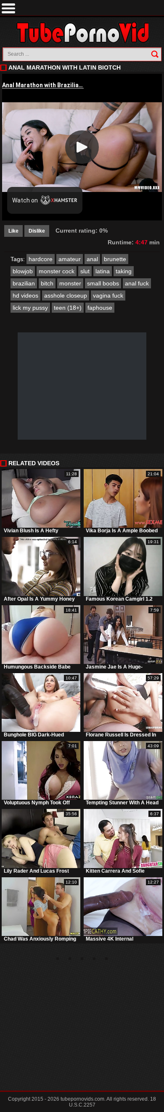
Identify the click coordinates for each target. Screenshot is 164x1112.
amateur (69, 259)
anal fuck (137, 283)
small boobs (103, 283)
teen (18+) (68, 307)
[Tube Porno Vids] (82, 32)
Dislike (37, 231)
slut (85, 271)
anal (92, 259)
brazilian (24, 283)
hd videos (25, 295)
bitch (47, 283)
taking (124, 271)
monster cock (56, 271)
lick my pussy (30, 307)
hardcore (41, 259)
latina (102, 271)
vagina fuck (108, 295)
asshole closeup (65, 295)
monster (70, 283)
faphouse (99, 307)
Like (13, 231)
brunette (115, 259)
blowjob (23, 271)
